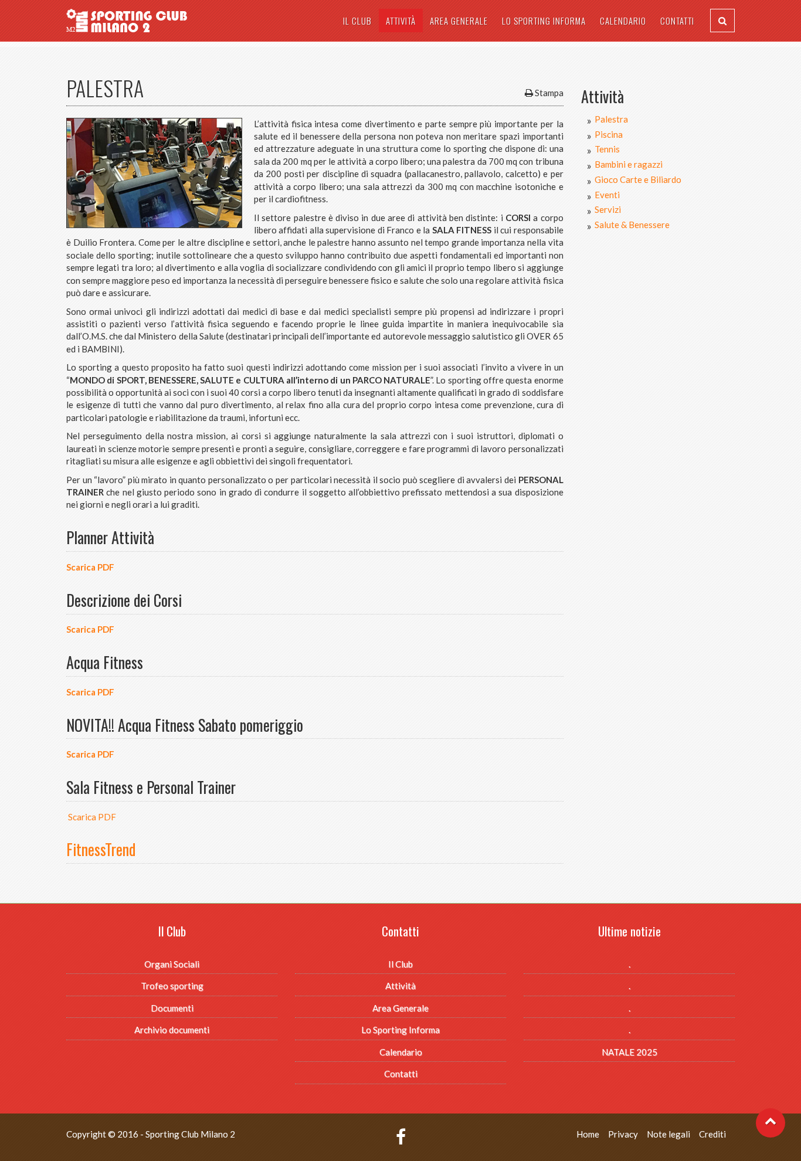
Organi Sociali (171, 964)
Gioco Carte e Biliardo (638, 179)
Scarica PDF (90, 567)
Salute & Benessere (632, 224)
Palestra (611, 119)
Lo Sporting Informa (544, 20)
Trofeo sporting (172, 985)
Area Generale (459, 20)
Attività (401, 20)
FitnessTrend (100, 849)
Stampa (549, 92)
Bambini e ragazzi (629, 164)
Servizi (608, 209)
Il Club (357, 20)
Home (587, 1134)
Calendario (623, 20)
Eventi (607, 194)
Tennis (607, 149)
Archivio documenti (171, 1029)
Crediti (712, 1134)
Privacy (623, 1134)
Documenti (172, 1008)
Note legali (668, 1134)
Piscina (609, 134)
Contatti (677, 20)
